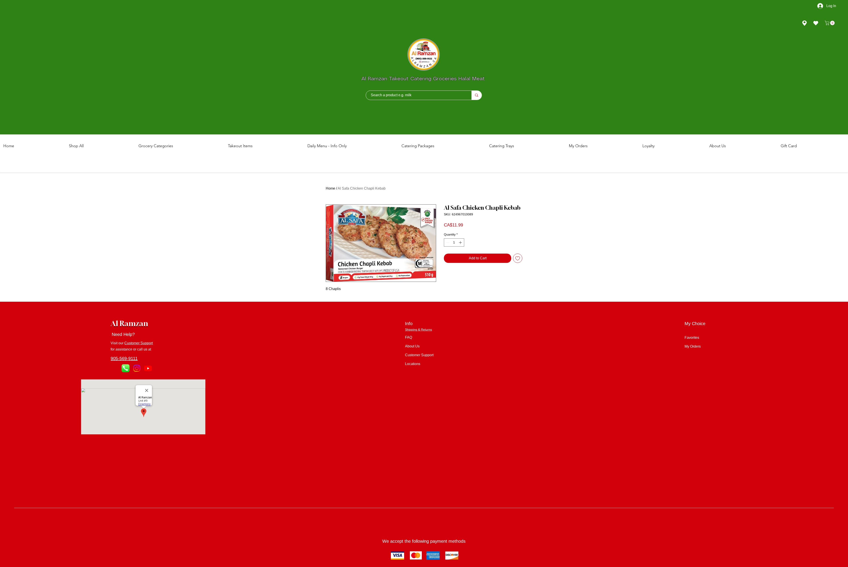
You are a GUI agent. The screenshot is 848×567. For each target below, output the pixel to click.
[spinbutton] (454, 242)
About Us (412, 346)
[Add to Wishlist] (517, 258)
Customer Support (138, 343)
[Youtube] (148, 368)
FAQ (408, 337)
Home (330, 188)
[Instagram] (136, 368)
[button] (830, 23)
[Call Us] (125, 368)
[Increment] (461, 242)
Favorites (692, 337)
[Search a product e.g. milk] (476, 95)
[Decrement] (447, 242)
